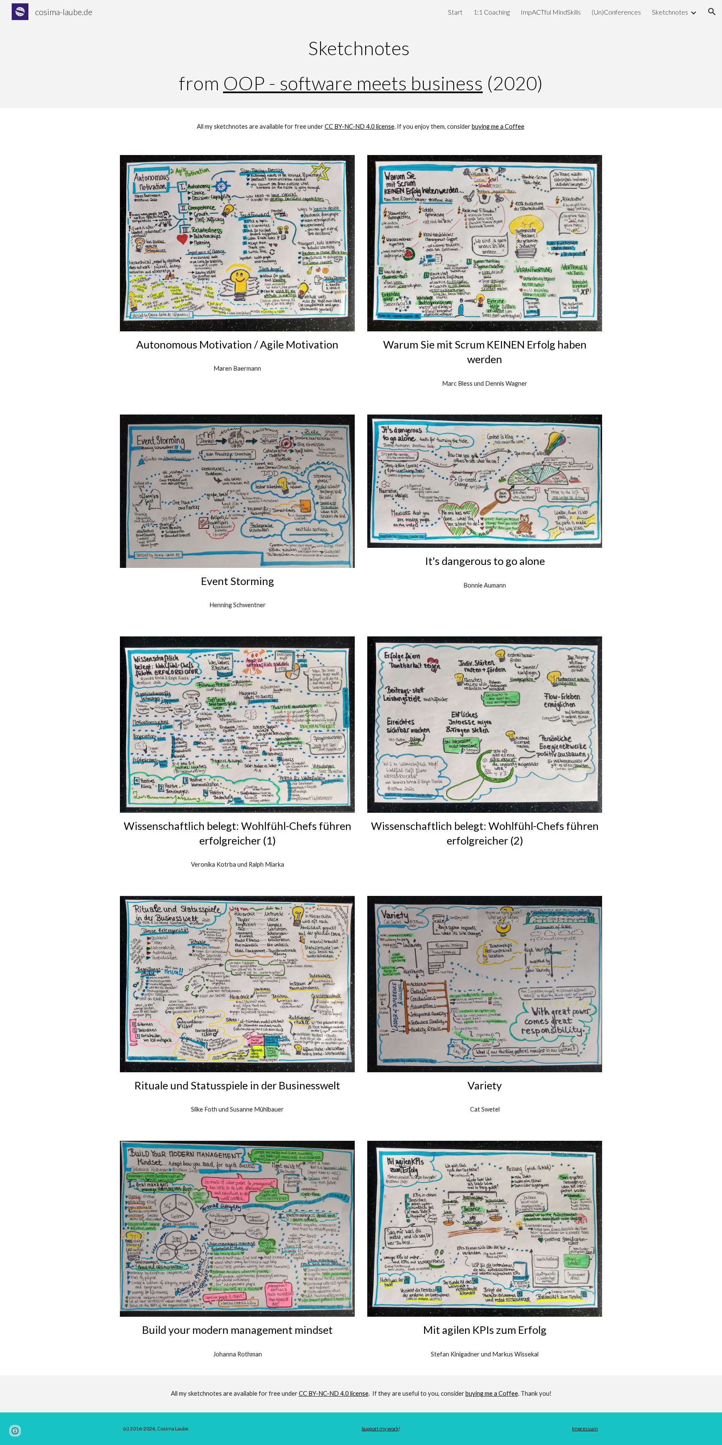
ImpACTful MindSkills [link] (551, 12)
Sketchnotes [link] (670, 12)
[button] (712, 12)
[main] (361, 65)
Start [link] (455, 12)
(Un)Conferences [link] (616, 12)
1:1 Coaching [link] (491, 12)
